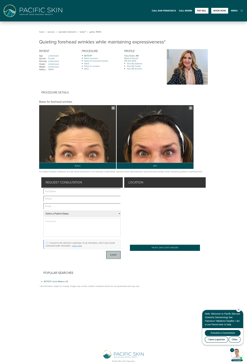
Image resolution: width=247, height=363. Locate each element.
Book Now (219, 10)
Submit (113, 254)
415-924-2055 (130, 60)
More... (87, 68)
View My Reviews (134, 68)
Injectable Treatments (67, 31)
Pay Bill (201, 10)
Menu (234, 10)
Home (41, 31)
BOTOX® (83, 31)
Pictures (51, 31)
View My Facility (134, 66)
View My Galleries (134, 63)
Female (51, 58)
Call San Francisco (164, 10)
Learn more (77, 245)
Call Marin (185, 10)
